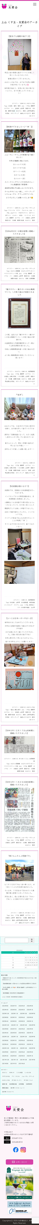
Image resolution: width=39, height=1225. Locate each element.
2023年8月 (5, 1040)
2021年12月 (5, 1059)
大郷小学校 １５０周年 (16, 376)
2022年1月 (30, 1056)
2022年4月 (5, 1056)
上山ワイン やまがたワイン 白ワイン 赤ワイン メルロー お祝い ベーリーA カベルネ (20, 215)
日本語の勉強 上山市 (28, 607)
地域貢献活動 (13, 1084)
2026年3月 (13, 1009)
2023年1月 (30, 1044)
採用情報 (21, 1084)
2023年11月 (14, 1036)
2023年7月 (13, 1040)
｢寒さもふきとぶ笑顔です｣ (19, 855)
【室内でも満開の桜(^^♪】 (19, 36)
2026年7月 (13, 1006)
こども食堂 (19, 1072)
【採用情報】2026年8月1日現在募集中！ (13, 993)
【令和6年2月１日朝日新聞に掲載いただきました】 (19, 232)
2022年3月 (13, 1056)
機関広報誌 (5, 1088)
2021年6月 (22, 1063)
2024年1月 (30, 1033)
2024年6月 (22, 1029)
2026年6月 (22, 1006)
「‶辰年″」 (19, 394)
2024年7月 (13, 1029)
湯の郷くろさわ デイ (8, 1091)
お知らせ (23, 103)
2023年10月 (23, 1036)
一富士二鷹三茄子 (15, 710)
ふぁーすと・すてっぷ (28, 208)
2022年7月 (13, 1052)
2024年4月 (5, 1033)
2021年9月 (32, 1059)
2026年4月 (5, 1009)
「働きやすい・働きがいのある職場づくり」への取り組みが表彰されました (19, 292)
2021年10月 (23, 1059)
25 (28, 965)
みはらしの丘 (31, 103)
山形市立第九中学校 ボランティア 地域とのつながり (20, 381)
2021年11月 (14, 1059)
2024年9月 (32, 1025)
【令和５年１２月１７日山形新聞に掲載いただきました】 (20, 731)
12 (30, 960)
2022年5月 (30, 1052)
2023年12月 (5, 1036)
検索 (31, 940)
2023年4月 (5, 1044)
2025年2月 (22, 1021)
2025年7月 (13, 1017)
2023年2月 (22, 1044)
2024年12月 (5, 1025)
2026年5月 (30, 1006)
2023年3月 (13, 1044)
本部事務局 (31, 371)
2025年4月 (5, 1021)
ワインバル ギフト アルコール (18, 210)
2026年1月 (30, 1009)
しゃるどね (28, 1072)
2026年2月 (22, 1009)
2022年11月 (14, 1048)
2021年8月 (5, 1063)
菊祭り (33, 923)
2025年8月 (5, 1017)
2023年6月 (22, 1040)
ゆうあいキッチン (17, 1080)
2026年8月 (5, 1006)
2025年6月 (22, 1017)
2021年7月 (13, 1063)
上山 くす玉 (26, 106)
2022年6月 (22, 1052)
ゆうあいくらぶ (23, 759)
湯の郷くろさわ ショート (18, 1088)
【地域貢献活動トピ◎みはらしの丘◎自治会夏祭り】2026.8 (19, 983)
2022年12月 (5, 1048)
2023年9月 (32, 1036)
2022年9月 (32, 1048)
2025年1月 (30, 1021)
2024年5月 (30, 1029)
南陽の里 (4, 1084)
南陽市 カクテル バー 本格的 (19, 218)
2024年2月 (22, 1033)
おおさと (17, 371)
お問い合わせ (21, 1162)
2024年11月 (14, 1025)
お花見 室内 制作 (14, 106)
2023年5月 (30, 1040)
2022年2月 (22, 1056)
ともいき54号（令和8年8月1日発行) (12, 997)
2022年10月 (23, 1048)
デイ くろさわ (16, 1076)
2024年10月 (23, 1025)
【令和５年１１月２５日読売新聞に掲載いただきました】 (20, 783)
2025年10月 (23, 1013)
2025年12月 (5, 1013)
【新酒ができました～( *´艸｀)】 (19, 126)
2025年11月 (14, 1013)
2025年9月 (32, 1013)
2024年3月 (13, 1033)
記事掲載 (32, 278)
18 (28, 962)
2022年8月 (5, 1052)
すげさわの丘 (6, 1076)
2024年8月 (5, 1029)
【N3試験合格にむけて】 (19, 486)
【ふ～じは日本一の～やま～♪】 (19, 618)
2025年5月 (30, 1017)
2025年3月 (13, 1021)
